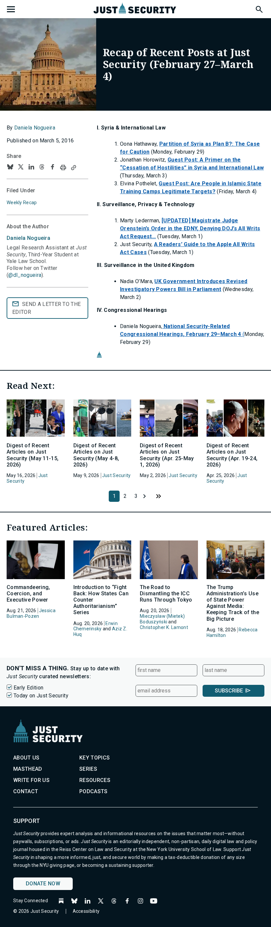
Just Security (116, 475)
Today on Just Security (41, 695)
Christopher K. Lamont (164, 627)
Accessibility (86, 911)
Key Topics (94, 758)
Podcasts (93, 791)
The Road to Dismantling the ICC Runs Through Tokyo (166, 593)
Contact (25, 791)
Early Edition (28, 688)
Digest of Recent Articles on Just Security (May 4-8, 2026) (96, 455)
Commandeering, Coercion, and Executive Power (28, 593)
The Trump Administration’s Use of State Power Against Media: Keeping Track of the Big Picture (233, 603)
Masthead (27, 769)
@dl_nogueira (24, 275)
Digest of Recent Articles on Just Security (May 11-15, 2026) (32, 455)
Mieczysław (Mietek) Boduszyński (162, 618)
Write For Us (31, 780)
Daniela (28, 238)
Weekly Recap (22, 202)
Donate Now (43, 883)
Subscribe (229, 690)
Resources (94, 780)
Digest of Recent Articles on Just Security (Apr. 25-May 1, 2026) (167, 455)
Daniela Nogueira (34, 128)
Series (88, 769)
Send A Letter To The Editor (46, 308)
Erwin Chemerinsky (95, 626)
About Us (26, 758)
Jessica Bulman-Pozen (31, 613)
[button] (258, 8)
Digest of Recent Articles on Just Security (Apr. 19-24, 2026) (232, 455)
